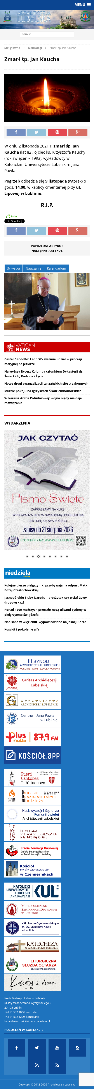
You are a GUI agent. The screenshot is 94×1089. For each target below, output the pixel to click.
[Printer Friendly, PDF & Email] (11, 216)
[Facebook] (16, 1048)
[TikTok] (37, 1065)
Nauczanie (33, 268)
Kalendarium (56, 268)
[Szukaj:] (47, 34)
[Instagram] (77, 1048)
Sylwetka (13, 268)
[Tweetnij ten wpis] (36, 133)
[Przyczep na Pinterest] (57, 133)
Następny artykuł (47, 251)
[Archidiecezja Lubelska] (47, 19)
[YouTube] (57, 1048)
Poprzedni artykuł (47, 246)
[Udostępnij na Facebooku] (16, 133)
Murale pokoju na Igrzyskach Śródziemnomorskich (42, 391)
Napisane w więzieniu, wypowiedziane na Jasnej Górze (45, 622)
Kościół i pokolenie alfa (21, 629)
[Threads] (57, 1065)
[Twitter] (37, 1048)
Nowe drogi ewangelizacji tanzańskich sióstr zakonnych (46, 383)
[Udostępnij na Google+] (77, 133)
